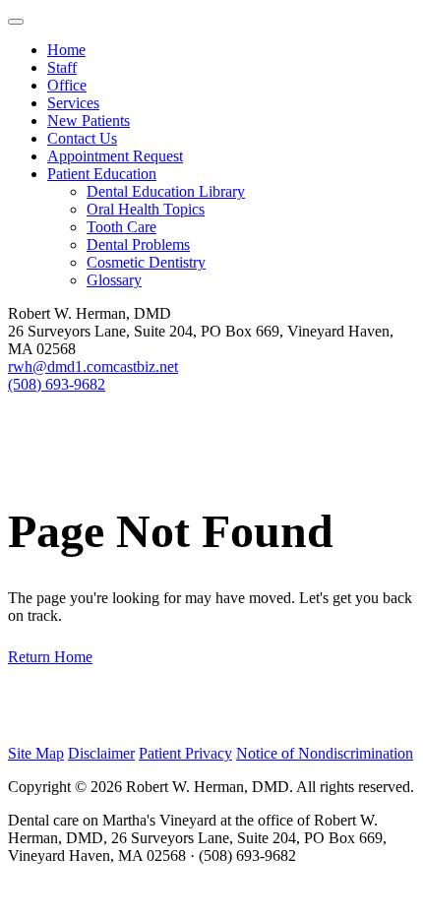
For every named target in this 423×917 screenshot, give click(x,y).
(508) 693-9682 (56, 384)
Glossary (114, 280)
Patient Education (101, 173)
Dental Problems (138, 244)
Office (67, 85)
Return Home (50, 656)
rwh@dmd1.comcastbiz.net (93, 366)
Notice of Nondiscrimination (324, 753)
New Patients (88, 120)
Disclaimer (101, 753)
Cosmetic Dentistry (146, 262)
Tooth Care (121, 226)
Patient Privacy (185, 753)
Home (66, 49)
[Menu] (16, 22)
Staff (62, 67)
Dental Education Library (166, 191)
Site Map (36, 753)
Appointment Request (115, 156)
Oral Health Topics (146, 209)
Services (73, 102)
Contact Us (82, 138)
